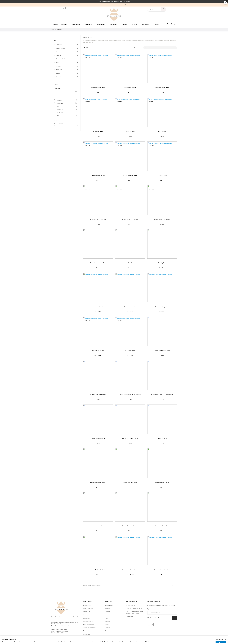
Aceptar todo (220, 642)
